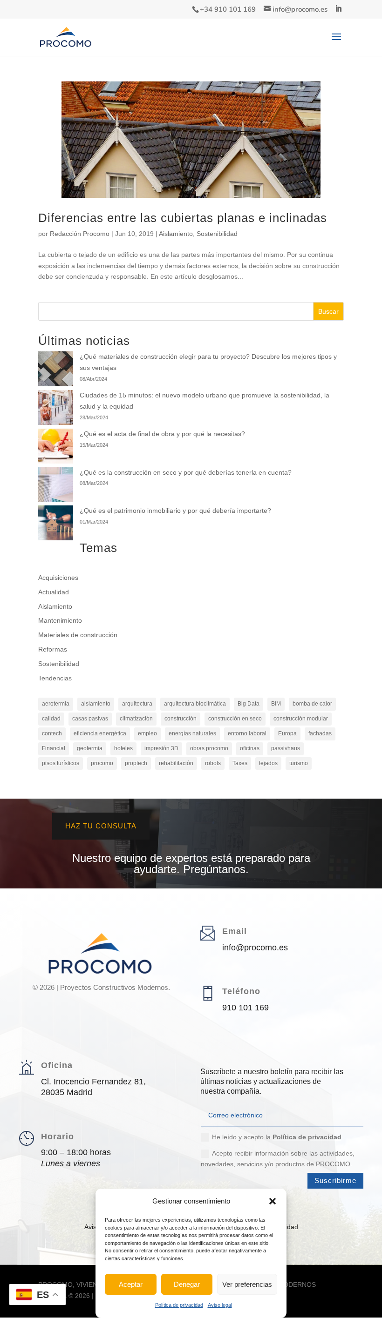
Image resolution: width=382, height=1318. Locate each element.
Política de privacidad (179, 1305)
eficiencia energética (100, 733)
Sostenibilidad (217, 233)
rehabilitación (176, 763)
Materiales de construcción (77, 635)
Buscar (328, 311)
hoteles (123, 748)
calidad (51, 718)
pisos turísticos (60, 763)
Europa (287, 733)
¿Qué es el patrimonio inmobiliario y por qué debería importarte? (175, 510)
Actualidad (53, 592)
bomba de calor (312, 703)
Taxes (239, 763)
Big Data (248, 703)
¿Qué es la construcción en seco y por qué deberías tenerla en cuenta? (186, 472)
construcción (180, 718)
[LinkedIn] (338, 9)
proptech (136, 763)
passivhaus (285, 748)
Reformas (52, 649)
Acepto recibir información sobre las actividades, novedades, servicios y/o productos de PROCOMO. (278, 1159)
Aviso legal (220, 1305)
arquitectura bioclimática (195, 703)
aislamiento (95, 703)
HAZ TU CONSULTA (100, 826)
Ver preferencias (247, 1284)
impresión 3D (161, 748)
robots (213, 763)
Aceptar (131, 1284)
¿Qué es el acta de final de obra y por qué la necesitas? (162, 433)
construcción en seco (235, 718)
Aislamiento (176, 233)
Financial (53, 748)
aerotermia (55, 703)
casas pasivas (90, 718)
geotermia (89, 748)
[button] (272, 1201)
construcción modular (300, 718)
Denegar (187, 1284)
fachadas (320, 733)
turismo (298, 763)
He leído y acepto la (276, 1137)
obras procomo (209, 748)
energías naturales (192, 733)
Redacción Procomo (79, 233)
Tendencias (55, 678)
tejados (268, 763)
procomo (102, 763)
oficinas (249, 748)
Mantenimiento (60, 620)
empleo (147, 733)
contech (52, 733)
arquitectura (137, 703)
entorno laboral (247, 733)
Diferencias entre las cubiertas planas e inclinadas (182, 218)
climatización (136, 718)
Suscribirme (335, 1180)
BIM (276, 703)
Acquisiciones (58, 577)
